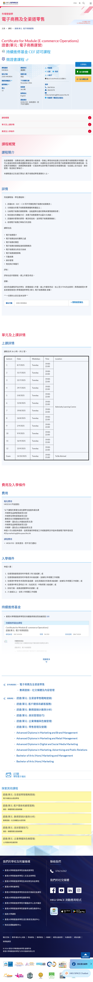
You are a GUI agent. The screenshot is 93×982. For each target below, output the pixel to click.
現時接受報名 (77, 302)
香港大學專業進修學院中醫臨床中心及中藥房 (23, 903)
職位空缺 (6, 937)
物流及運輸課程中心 (13, 925)
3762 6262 (61, 871)
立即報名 (83, 64)
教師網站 (40, 937)
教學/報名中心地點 (18, 937)
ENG (75, 3)
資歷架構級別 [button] (6, 81)
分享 (48, 71)
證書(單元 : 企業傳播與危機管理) (34, 721)
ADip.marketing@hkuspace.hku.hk (57, 95)
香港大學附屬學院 (12, 887)
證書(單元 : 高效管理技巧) (30, 715)
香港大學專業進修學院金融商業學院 (19, 870)
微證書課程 (15, 60)
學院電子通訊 (19, 775)
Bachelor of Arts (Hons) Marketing (35, 761)
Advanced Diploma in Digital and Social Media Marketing (47, 744)
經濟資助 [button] (5, 84)
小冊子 (49, 75)
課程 (10, 28)
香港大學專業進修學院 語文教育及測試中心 (22, 919)
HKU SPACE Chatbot (79, 973)
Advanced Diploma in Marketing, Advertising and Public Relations (51, 749)
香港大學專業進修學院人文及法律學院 (20, 876)
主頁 (3, 28)
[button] (83, 3)
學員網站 (31, 937)
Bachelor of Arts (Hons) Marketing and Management (44, 755)
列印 (56, 71)
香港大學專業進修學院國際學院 (17, 898)
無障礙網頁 (7, 941)
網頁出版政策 (58, 937)
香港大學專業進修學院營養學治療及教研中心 (23, 908)
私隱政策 (68, 937)
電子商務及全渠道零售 (23, 19)
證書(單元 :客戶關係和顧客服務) (34, 704)
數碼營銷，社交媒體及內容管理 (37, 690)
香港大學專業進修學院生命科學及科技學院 (22, 881)
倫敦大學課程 (10, 914)
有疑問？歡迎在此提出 (55, 98)
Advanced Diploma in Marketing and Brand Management (47, 732)
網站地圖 (77, 937)
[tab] (46, 144)
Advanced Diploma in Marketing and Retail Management (46, 738)
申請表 (49, 68)
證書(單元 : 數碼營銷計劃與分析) (34, 709)
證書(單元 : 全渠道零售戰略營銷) (34, 698)
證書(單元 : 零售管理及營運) (31, 727)
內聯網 (48, 937)
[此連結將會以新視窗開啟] (65, 911)
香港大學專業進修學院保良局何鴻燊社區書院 (23, 892)
